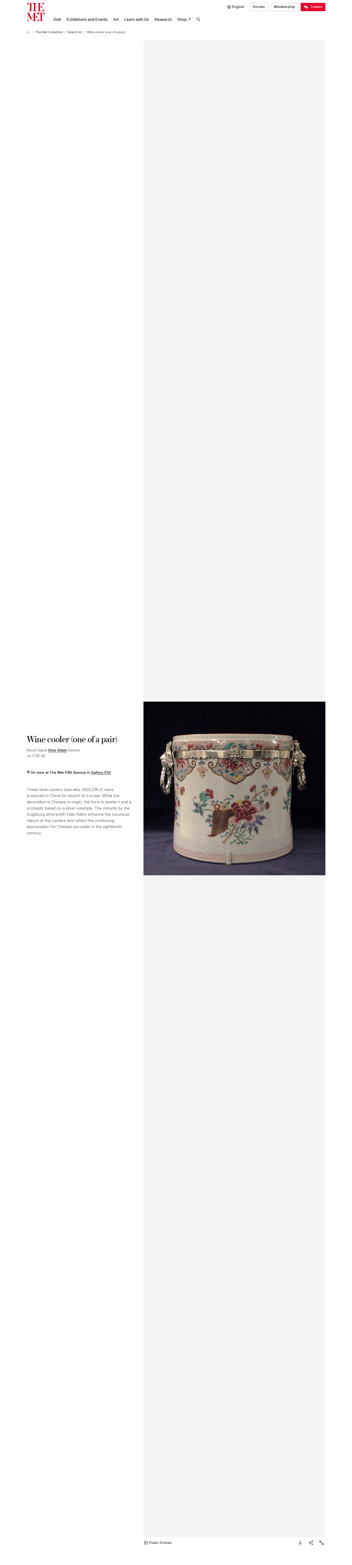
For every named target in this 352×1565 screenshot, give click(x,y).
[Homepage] (36, 12)
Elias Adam (57, 750)
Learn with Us (136, 19)
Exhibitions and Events (87, 19)
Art (116, 19)
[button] (234, 788)
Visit (57, 19)
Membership (284, 7)
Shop (182, 19)
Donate (259, 7)
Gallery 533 (101, 772)
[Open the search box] (198, 19)
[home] (28, 32)
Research (163, 19)
